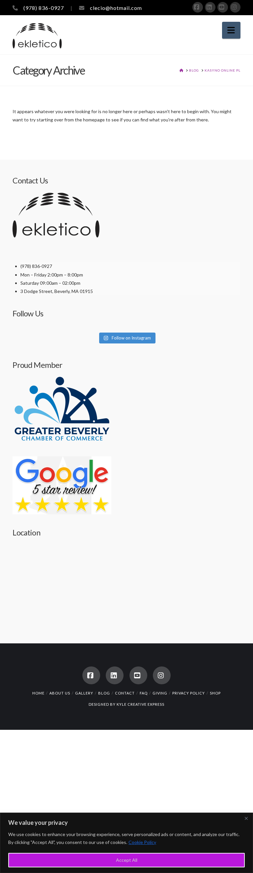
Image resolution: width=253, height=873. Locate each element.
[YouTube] (222, 7)
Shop (215, 693)
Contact (125, 693)
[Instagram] (235, 7)
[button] (231, 30)
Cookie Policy (142, 842)
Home (38, 693)
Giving (160, 693)
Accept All (126, 860)
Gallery (84, 693)
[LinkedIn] (210, 7)
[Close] (246, 818)
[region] (126, 843)
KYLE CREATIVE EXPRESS (140, 704)
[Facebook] (197, 7)
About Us (59, 693)
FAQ (144, 693)
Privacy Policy (188, 693)
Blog (104, 693)
